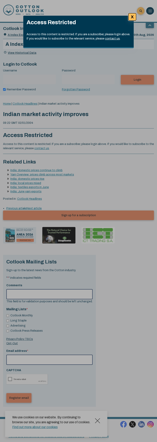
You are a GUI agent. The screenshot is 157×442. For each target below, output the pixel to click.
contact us (112, 38)
